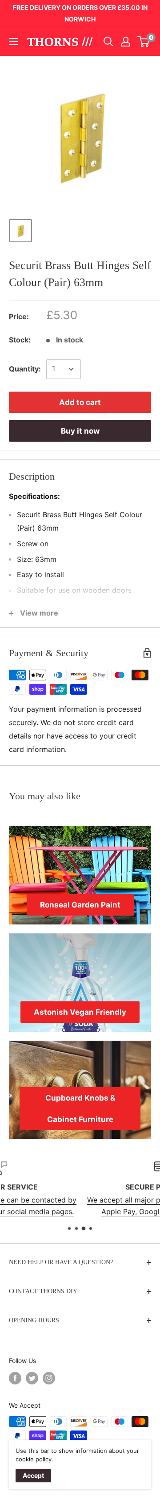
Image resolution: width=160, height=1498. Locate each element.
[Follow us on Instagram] (49, 1378)
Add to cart (80, 402)
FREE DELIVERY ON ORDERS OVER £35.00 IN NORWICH (80, 13)
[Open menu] (13, 41)
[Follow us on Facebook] (15, 1378)
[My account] (125, 41)
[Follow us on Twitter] (32, 1378)
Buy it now (80, 430)
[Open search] (108, 41)
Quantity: (25, 368)
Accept (33, 1475)
